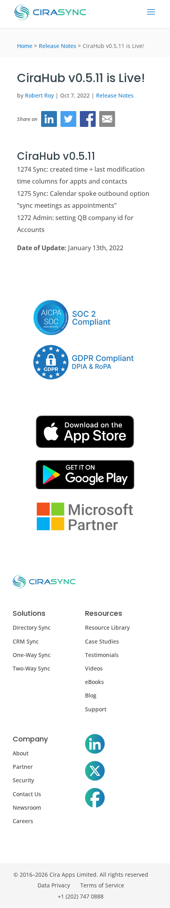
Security (23, 780)
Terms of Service (102, 885)
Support (95, 709)
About (20, 753)
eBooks (94, 682)
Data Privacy (54, 885)
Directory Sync (32, 627)
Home (24, 46)
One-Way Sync (32, 655)
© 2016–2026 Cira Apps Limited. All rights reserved (80, 874)
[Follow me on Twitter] (95, 772)
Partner (23, 766)
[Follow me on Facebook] (95, 799)
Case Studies (102, 641)
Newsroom (27, 807)
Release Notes (57, 46)
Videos (94, 668)
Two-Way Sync (31, 668)
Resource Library (107, 627)
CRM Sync (26, 641)
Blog (90, 695)
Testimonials (102, 655)
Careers (23, 821)
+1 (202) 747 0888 (81, 896)
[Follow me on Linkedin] (95, 745)
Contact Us (27, 794)
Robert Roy (39, 95)
